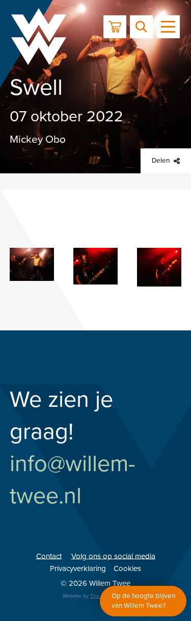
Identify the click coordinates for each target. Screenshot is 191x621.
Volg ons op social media (113, 555)
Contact (49, 555)
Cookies (127, 568)
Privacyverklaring (78, 568)
